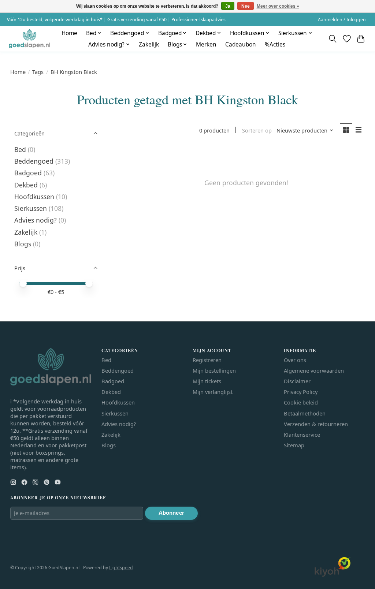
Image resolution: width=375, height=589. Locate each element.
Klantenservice (302, 434)
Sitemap (294, 445)
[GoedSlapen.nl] (29, 39)
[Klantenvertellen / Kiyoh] (332, 574)
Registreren (207, 360)
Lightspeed (121, 567)
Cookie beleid (301, 402)
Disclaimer (297, 381)
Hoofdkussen (34, 196)
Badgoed (28, 172)
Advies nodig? (35, 220)
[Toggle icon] (332, 38)
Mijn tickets (207, 381)
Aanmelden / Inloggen (342, 19)
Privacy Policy (301, 391)
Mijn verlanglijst (213, 391)
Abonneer (171, 513)
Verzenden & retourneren (316, 424)
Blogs (22, 243)
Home (69, 33)
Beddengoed (33, 161)
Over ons (295, 360)
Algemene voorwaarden (314, 370)
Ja (227, 6)
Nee (245, 6)
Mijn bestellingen (214, 370)
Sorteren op (257, 130)
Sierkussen (30, 208)
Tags (38, 71)
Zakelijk (149, 44)
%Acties (275, 44)
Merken (206, 44)
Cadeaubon (240, 44)
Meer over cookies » (278, 6)
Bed (20, 149)
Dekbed (26, 184)
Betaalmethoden (305, 413)
